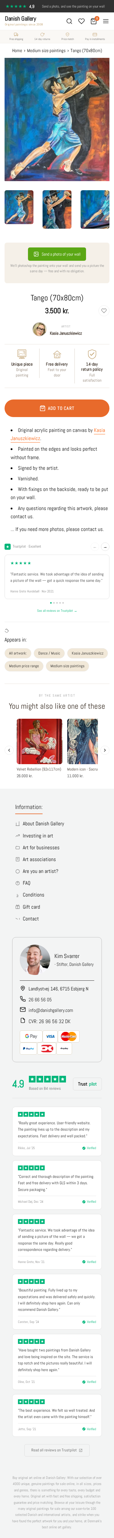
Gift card (31, 906)
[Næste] (104, 750)
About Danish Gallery (43, 823)
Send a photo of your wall (61, 254)
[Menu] (105, 21)
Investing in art (38, 835)
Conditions (33, 894)
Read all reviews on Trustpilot (54, 1450)
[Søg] (69, 21)
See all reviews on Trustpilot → (57, 610)
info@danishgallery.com (51, 1010)
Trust (87, 1084)
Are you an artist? (40, 871)
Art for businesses (41, 847)
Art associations (39, 859)
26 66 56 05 (40, 999)
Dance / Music (49, 653)
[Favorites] (81, 21)
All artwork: (18, 653)
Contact (31, 918)
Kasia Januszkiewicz (66, 333)
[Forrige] (9, 750)
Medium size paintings (67, 665)
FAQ (26, 883)
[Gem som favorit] (103, 310)
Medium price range (24, 665)
